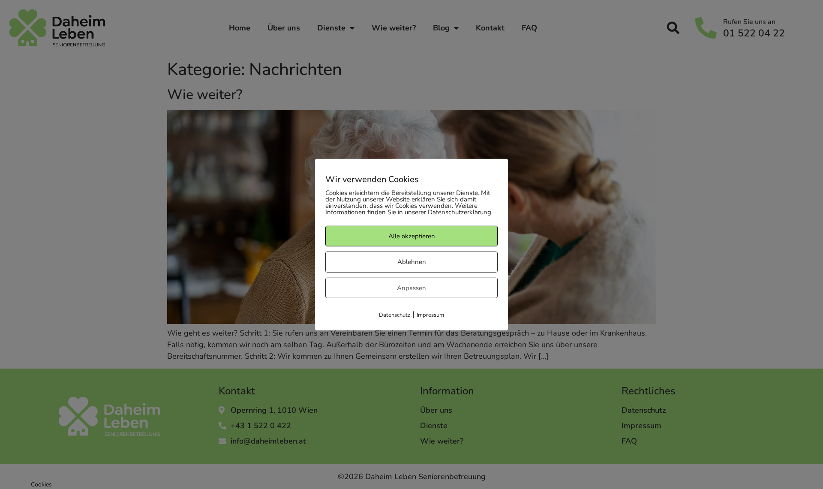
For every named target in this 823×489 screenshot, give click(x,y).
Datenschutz (394, 315)
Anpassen (411, 287)
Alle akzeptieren (411, 235)
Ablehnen (411, 262)
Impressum (430, 315)
